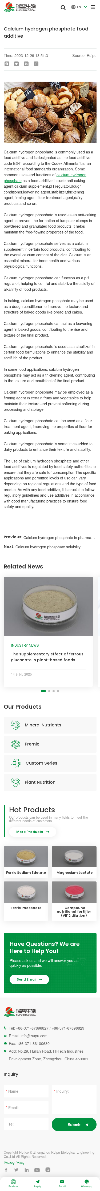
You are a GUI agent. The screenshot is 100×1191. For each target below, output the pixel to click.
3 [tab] (53, 691)
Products (13, 1183)
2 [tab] (49, 691)
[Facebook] (6, 63)
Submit (74, 1124)
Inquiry (38, 1183)
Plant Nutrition (40, 782)
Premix (32, 744)
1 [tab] (43, 691)
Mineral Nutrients (43, 725)
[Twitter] (16, 63)
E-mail (62, 1183)
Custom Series (41, 763)
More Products (32, 832)
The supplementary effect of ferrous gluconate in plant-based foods (47, 657)
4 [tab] (58, 691)
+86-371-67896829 (68, 1028)
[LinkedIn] (26, 63)
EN (79, 7)
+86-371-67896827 (32, 1028)
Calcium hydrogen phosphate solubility (48, 546)
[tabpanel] (48, 632)
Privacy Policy (14, 1163)
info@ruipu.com (34, 1035)
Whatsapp (86, 1183)
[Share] (36, 63)
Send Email (29, 979)
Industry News (25, 645)
